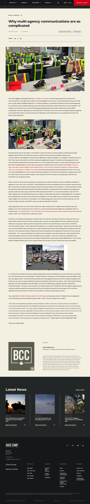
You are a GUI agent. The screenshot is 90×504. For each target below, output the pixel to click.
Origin (79, 473)
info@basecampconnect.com (13, 459)
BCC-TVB (29, 473)
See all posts (80, 389)
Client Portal (11, 465)
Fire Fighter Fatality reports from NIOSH (30, 296)
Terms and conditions (39, 500)
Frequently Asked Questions (63, 483)
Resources (35, 2)
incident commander (42, 98)
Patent (62, 486)
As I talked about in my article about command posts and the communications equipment (47, 211)
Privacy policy (57, 500)
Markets (24, 2)
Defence (47, 477)
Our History (80, 470)
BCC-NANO (30, 478)
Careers (79, 475)
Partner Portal (12, 469)
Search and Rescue (47, 470)
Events (62, 470)
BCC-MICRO (30, 475)
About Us (80, 468)
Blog (61, 468)
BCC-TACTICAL (31, 470)
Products (12, 2)
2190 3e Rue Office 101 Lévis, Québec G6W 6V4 (9, 452)
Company (47, 2)
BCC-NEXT (30, 468)
